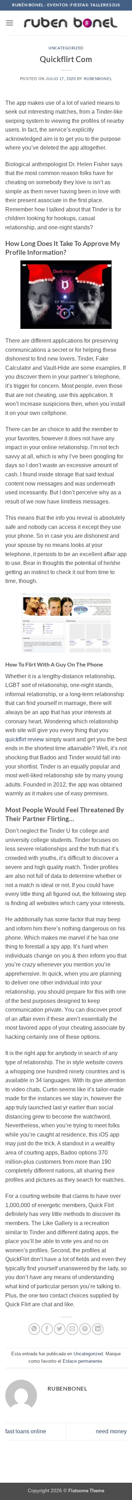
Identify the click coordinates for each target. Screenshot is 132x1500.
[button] (9, 22)
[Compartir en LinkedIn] (97, 1329)
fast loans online (25, 1431)
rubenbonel (98, 79)
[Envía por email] (72, 1329)
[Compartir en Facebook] (47, 1329)
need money (111, 1431)
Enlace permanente (82, 1361)
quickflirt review (24, 739)
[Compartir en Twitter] (59, 1329)
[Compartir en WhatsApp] (34, 1329)
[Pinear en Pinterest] (85, 1329)
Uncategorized (66, 48)
